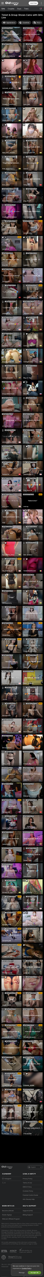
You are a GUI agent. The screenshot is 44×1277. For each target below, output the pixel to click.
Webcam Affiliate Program (11, 1219)
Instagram (7, 1179)
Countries (26, 23)
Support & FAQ (28, 1211)
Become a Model (8, 1211)
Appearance (10, 23)
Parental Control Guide (30, 1195)
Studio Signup (7, 1215)
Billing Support (28, 1215)
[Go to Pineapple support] (3, 1257)
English (33, 1167)
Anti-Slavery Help (29, 1199)
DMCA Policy (27, 1187)
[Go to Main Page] (13, 3)
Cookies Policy (28, 1191)
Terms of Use (27, 1183)
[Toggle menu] (2, 3)
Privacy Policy (27, 1179)
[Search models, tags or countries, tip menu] (40, 8)
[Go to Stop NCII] (15, 1257)
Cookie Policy (26, 1268)
